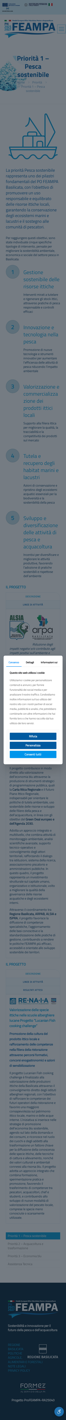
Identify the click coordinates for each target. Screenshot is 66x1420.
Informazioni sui (49, 662)
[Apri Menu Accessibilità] (59, 1411)
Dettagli (30, 662)
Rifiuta (33, 736)
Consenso (14, 662)
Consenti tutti (33, 754)
